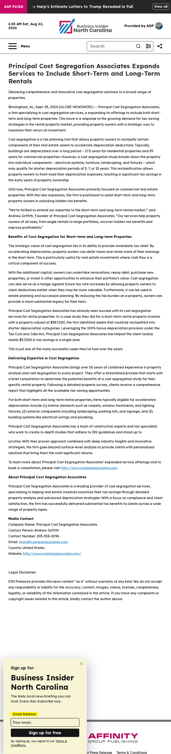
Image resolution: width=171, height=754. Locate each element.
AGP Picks (13, 7)
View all (160, 6)
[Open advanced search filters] (148, 46)
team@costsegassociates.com (43, 542)
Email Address (24, 714)
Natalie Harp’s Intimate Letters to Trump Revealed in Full (77, 6)
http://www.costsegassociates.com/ (52, 553)
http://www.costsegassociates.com (89, 468)
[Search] (138, 46)
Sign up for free (45, 732)
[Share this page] (160, 46)
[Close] (81, 664)
